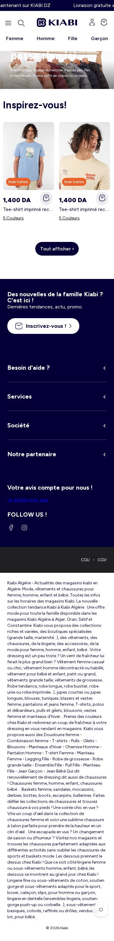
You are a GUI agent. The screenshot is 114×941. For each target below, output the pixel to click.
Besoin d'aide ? (28, 367)
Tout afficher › (57, 249)
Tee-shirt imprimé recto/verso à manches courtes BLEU (28, 209)
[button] (21, 23)
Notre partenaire (31, 454)
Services (19, 396)
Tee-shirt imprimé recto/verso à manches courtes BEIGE (84, 209)
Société (18, 425)
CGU (85, 559)
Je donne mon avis (27, 500)
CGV (102, 559)
